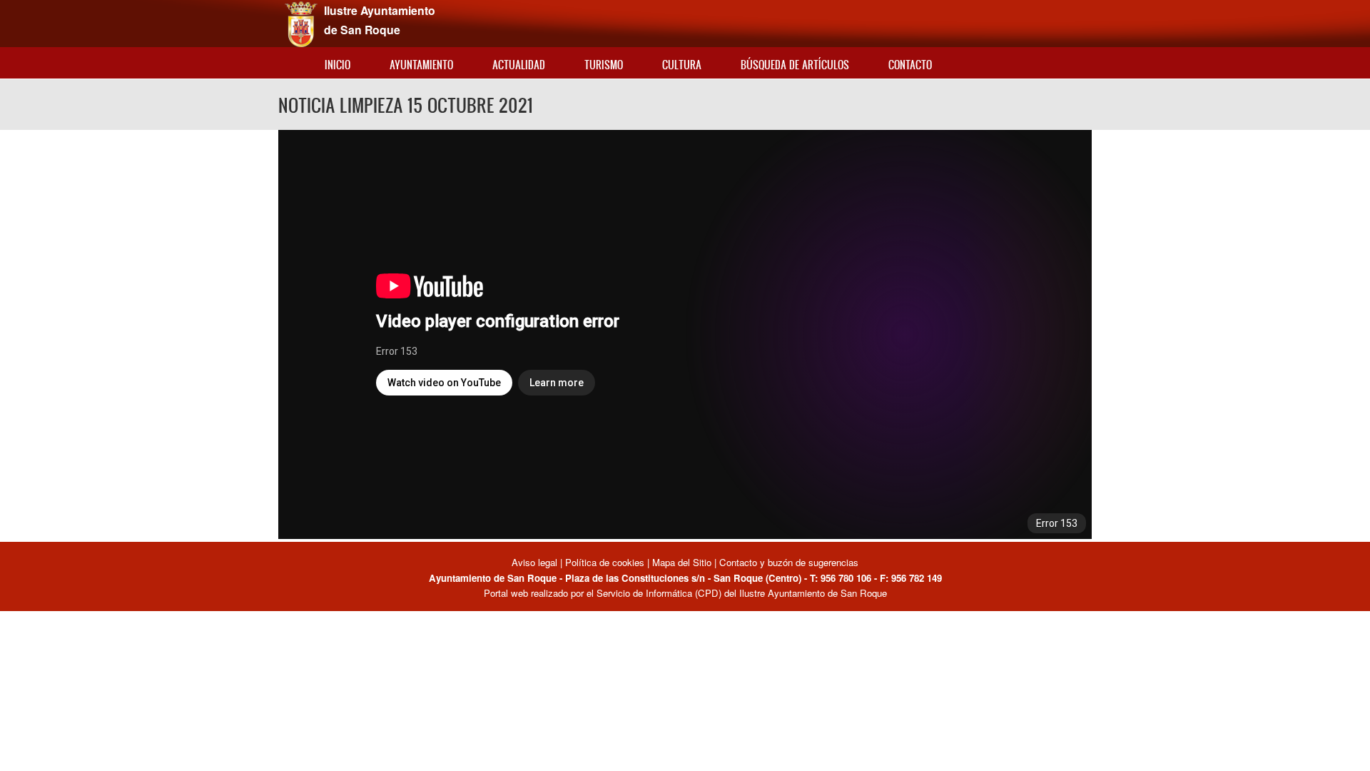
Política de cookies (604, 562)
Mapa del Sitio (681, 562)
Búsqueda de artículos (795, 64)
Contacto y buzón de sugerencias (788, 562)
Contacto (910, 64)
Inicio (337, 64)
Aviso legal (536, 562)
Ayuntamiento (421, 64)
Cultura (681, 64)
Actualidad (518, 64)
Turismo (603, 64)
